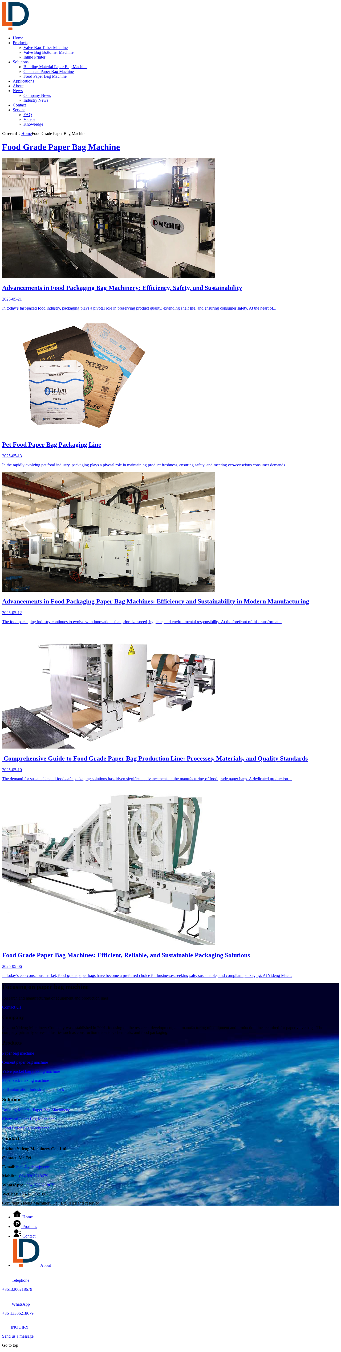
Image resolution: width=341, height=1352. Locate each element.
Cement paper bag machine (25, 1062)
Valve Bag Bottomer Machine (48, 52)
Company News (37, 95)
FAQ (27, 114)
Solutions (21, 62)
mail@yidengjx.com (33, 1167)
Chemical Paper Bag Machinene (29, 1119)
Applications (23, 81)
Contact (19, 105)
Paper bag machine (18, 1053)
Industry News (35, 100)
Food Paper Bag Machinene (25, 1128)
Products (20, 42)
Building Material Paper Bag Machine (55, 66)
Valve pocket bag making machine (31, 1071)
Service (19, 110)
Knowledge (33, 124)
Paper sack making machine (25, 1080)
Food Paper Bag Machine (45, 76)
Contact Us (11, 1007)
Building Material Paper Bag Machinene (36, 1110)
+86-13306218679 (32, 1176)
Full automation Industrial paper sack (33, 1089)
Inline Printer (34, 57)
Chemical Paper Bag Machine (48, 71)
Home (18, 38)
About (18, 86)
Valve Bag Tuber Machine (45, 47)
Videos (29, 119)
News (18, 90)
